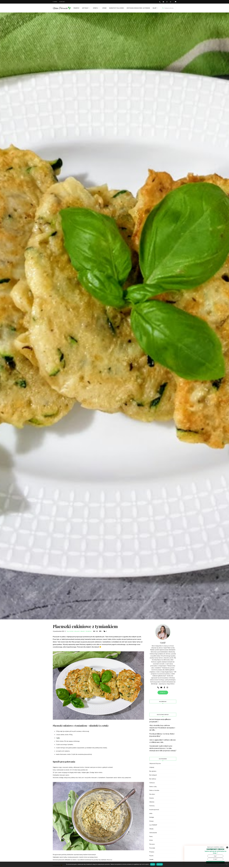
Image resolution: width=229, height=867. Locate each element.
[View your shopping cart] (175, 2)
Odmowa (159, 864)
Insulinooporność (154, 809)
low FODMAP (153, 825)
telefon (160, 2)
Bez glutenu (152, 771)
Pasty (151, 836)
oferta (162, 692)
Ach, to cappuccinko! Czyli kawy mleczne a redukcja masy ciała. (162, 741)
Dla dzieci (70, 631)
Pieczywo (152, 844)
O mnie (55, 1)
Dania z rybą (152, 786)
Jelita (150, 813)
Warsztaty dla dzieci (116, 8)
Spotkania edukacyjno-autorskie (138, 8)
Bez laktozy (152, 779)
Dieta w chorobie (154, 790)
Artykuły (85, 8)
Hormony (151, 806)
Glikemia (151, 802)
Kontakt (62, 1)
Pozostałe (152, 848)
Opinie (104, 8)
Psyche (151, 856)
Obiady (82, 631)
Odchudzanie (153, 832)
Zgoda (152, 864)
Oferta (95, 8)
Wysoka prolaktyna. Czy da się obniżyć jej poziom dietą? (162, 735)
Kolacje (77, 631)
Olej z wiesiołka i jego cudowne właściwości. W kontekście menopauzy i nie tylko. (162, 727)
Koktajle (151, 817)
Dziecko (151, 798)
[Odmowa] (227, 864)
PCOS (151, 840)
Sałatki (151, 859)
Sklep (154, 8)
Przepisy (76, 8)
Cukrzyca (152, 783)
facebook (167, 2)
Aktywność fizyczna (155, 763)
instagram (170, 2)
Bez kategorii (153, 775)
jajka (58, 738)
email (163, 2)
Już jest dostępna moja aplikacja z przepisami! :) (160, 720)
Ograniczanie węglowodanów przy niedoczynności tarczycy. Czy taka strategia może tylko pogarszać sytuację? (162, 748)
